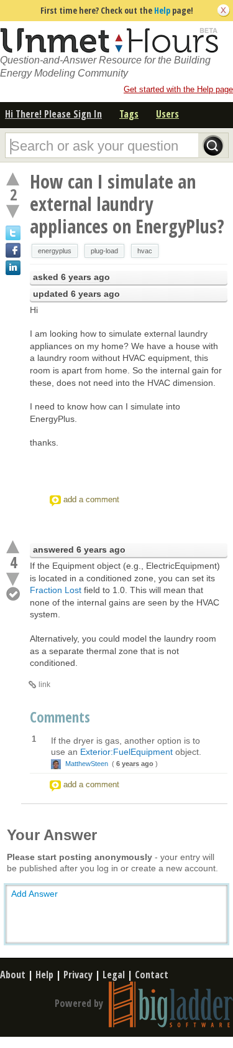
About (12, 974)
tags (129, 114)
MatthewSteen (86, 763)
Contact (151, 974)
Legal (114, 974)
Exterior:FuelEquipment (126, 752)
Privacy (78, 974)
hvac (144, 251)
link (44, 684)
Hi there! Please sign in (53, 114)
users (167, 114)
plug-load (104, 251)
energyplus (54, 251)
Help (162, 10)
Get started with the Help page (178, 89)
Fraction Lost (55, 590)
